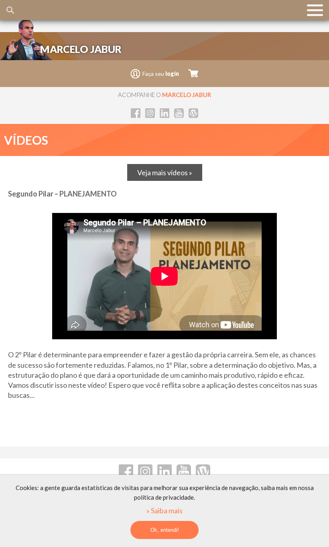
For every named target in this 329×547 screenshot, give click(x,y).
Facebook (135, 113)
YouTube (179, 113)
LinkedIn (164, 113)
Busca (10, 10)
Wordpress (193, 113)
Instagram (150, 113)
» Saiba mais (164, 510)
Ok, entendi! (164, 530)
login (172, 73)
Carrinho (193, 73)
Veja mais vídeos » (164, 172)
